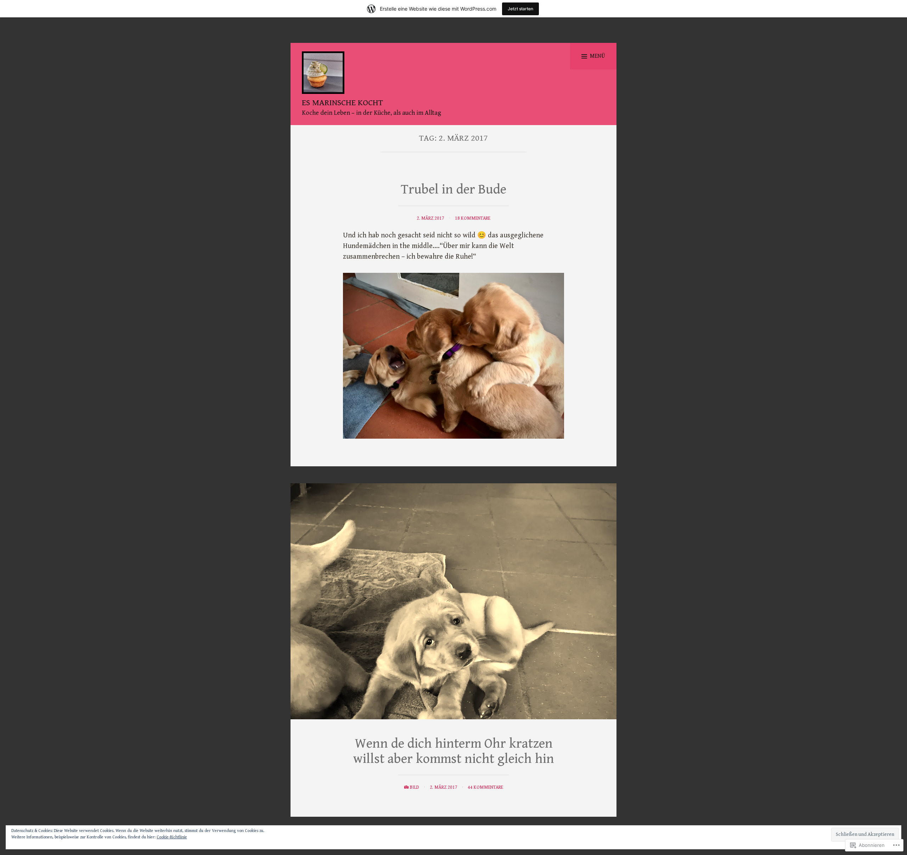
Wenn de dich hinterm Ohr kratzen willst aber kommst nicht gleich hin (453, 751)
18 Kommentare (472, 218)
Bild (414, 787)
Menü (597, 56)
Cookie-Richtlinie (172, 837)
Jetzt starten (520, 8)
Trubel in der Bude (453, 189)
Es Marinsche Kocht (342, 103)
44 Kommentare (485, 787)
